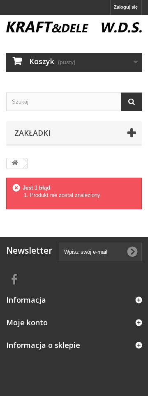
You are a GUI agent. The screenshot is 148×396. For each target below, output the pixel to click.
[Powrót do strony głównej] (15, 163)
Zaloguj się (126, 7)
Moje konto (27, 322)
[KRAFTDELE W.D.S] (74, 26)
